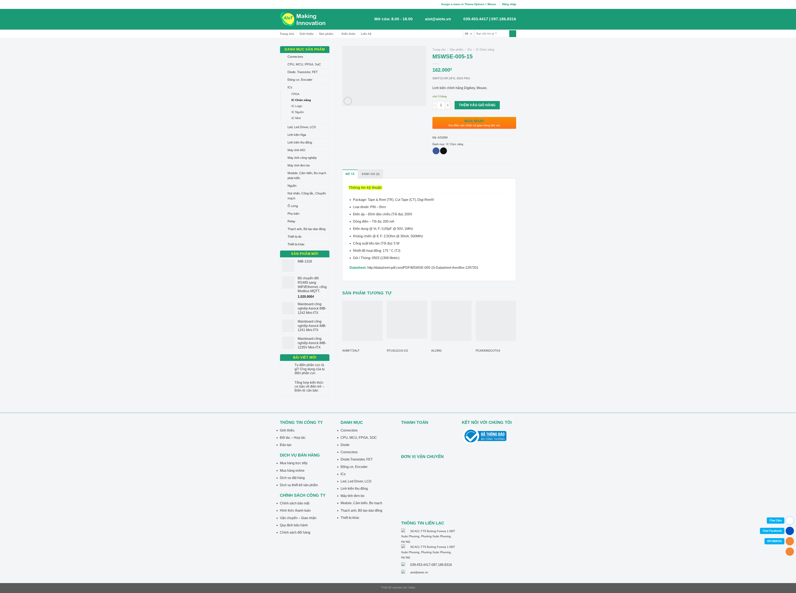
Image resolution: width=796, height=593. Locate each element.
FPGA (295, 94)
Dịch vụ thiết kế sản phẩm (299, 485)
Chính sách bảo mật (294, 503)
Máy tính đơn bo (299, 165)
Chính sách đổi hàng (295, 532)
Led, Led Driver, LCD (302, 127)
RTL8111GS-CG (397, 350)
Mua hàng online (292, 470)
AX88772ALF (351, 350)
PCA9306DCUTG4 (488, 350)
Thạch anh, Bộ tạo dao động (306, 229)
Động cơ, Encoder (300, 79)
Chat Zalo (775, 520)
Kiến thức (349, 33)
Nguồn (292, 185)
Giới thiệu (307, 33)
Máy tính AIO (296, 150)
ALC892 (436, 350)
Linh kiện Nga (297, 134)
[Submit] (512, 33)
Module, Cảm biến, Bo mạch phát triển (307, 175)
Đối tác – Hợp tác (293, 437)
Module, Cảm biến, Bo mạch (361, 503)
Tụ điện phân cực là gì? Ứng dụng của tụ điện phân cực (310, 369)
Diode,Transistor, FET (357, 459)
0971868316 (774, 541)
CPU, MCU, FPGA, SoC (304, 64)
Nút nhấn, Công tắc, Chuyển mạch (307, 196)
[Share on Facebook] (436, 150)
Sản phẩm (326, 33)
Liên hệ (366, 33)
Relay (291, 221)
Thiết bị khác (296, 244)
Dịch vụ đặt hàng (292, 478)
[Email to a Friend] (443, 150)
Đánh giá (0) (370, 174)
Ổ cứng (293, 206)
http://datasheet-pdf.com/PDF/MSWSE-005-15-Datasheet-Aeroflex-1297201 (422, 267)
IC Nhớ (296, 118)
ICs (290, 87)
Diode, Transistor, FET (303, 72)
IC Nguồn (297, 112)
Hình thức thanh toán (295, 510)
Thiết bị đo (294, 236)
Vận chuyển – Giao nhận (298, 518)
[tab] (350, 174)
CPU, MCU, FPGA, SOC (359, 437)
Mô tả (350, 174)
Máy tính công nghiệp (302, 157)
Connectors (295, 56)
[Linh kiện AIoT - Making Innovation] (304, 19)
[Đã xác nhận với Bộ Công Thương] (484, 436)
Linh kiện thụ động (300, 142)
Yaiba (411, 587)
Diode (345, 445)
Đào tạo (285, 445)
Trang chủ (287, 33)
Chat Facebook (772, 530)
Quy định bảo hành (294, 525)
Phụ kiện (293, 213)
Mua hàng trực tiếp (293, 463)
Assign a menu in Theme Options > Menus (468, 4)
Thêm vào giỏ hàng (477, 105)
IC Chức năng (301, 100)
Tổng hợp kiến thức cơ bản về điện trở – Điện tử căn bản (309, 386)
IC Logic (296, 106)
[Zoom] (348, 101)
